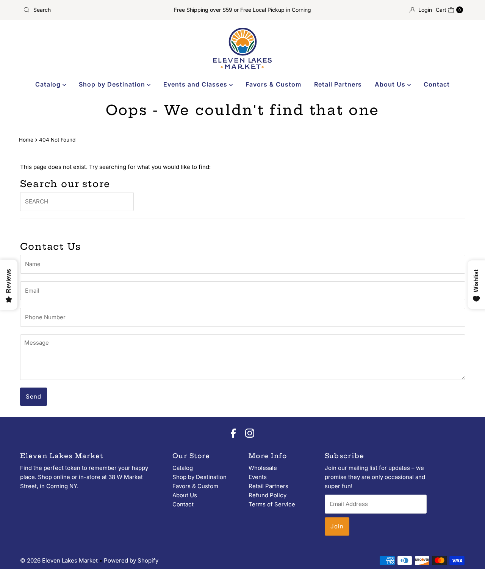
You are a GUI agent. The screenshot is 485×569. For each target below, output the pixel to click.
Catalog (49, 84)
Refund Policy (267, 495)
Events (258, 477)
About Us (391, 84)
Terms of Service (272, 504)
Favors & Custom (273, 84)
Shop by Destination (113, 84)
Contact (437, 84)
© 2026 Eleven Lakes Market (59, 560)
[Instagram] (249, 434)
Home (26, 140)
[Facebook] (233, 434)
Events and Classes (196, 84)
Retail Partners (338, 84)
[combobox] (92, 9)
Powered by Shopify (131, 560)
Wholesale (263, 467)
